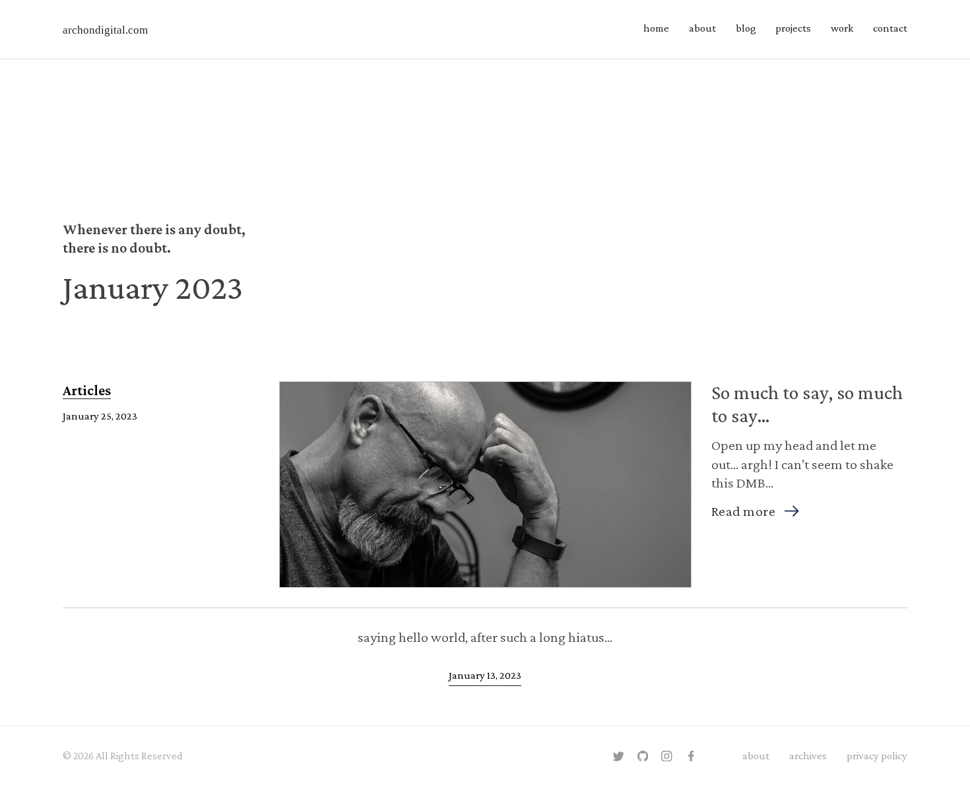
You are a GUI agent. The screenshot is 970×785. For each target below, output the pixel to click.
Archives (808, 755)
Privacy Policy (877, 755)
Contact (890, 28)
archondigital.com (105, 30)
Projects (793, 28)
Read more (743, 511)
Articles (87, 390)
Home (656, 28)
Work (842, 28)
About (702, 28)
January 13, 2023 (485, 675)
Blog (746, 28)
